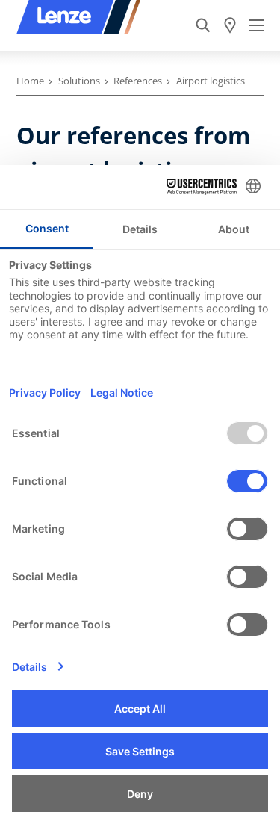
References (137, 80)
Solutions (79, 80)
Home (30, 80)
